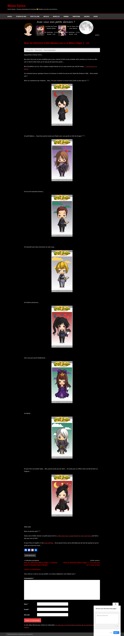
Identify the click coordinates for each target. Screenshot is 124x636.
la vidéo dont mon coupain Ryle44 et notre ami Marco (74, 536)
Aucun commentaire (50, 50)
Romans (66, 16)
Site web (27, 615)
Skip (111, 632)
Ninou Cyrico (16, 5)
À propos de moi (21, 16)
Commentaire (29, 578)
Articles (46, 16)
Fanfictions (76, 16)
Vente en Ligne (34, 16)
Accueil (10, 16)
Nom (26, 604)
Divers (96, 16)
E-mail (26, 609)
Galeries (86, 16)
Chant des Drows (30, 555)
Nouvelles (56, 16)
